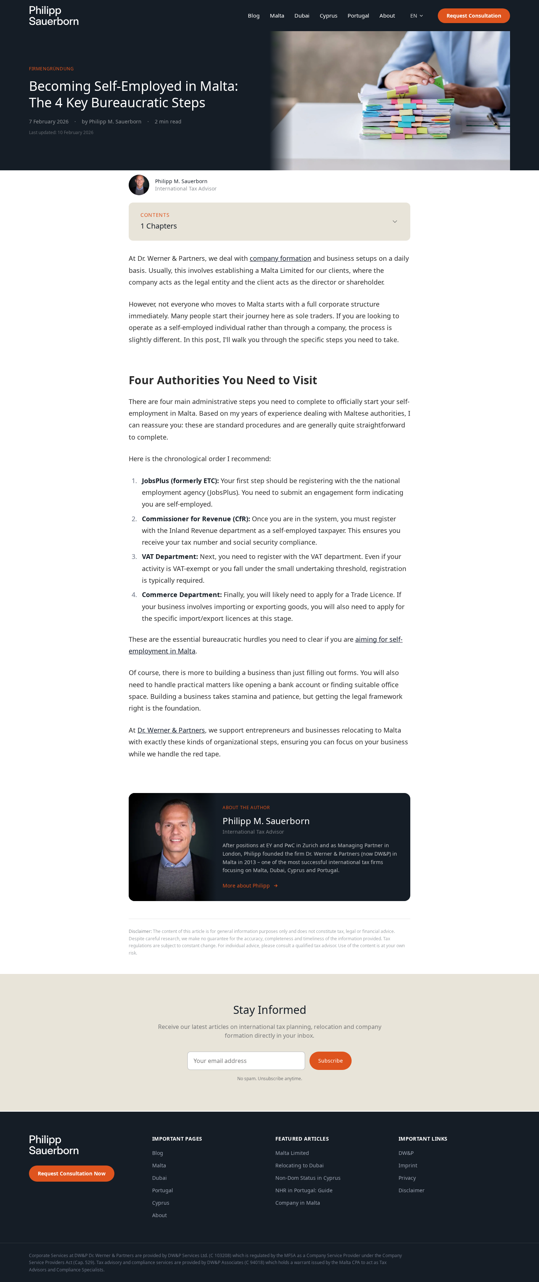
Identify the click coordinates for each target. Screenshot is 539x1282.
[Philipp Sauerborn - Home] (53, 15)
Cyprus (328, 15)
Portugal (358, 15)
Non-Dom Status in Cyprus (308, 1177)
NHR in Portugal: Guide (304, 1190)
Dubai (301, 15)
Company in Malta (297, 1202)
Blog (254, 15)
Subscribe (330, 1060)
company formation (280, 258)
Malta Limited (292, 1152)
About (387, 15)
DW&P (406, 1152)
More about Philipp (246, 885)
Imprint (408, 1165)
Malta (277, 15)
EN (413, 15)
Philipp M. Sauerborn (181, 181)
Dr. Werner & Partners (171, 730)
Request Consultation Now (72, 1173)
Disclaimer (412, 1190)
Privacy (407, 1177)
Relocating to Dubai (299, 1165)
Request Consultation (474, 15)
